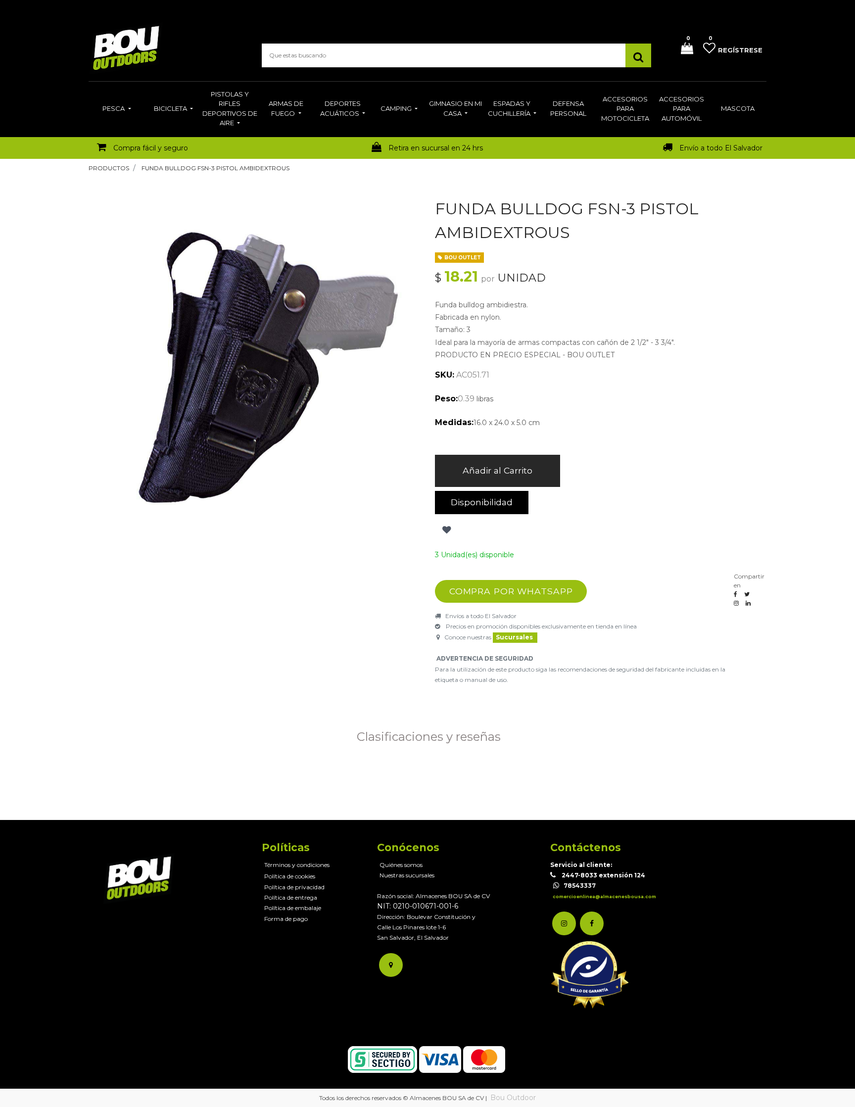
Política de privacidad (294, 887)
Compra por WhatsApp (511, 591)
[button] (445, 530)
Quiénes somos (401, 864)
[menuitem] (116, 109)
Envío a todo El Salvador (720, 148)
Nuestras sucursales (407, 875)
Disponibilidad (482, 502)
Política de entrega (290, 897)
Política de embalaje (292, 908)
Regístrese (740, 50)
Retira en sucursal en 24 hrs (435, 148)
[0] (683, 49)
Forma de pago (286, 918)
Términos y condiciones (297, 864)
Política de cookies (289, 876)
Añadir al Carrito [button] (497, 470)
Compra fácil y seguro (150, 148)
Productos (109, 168)
